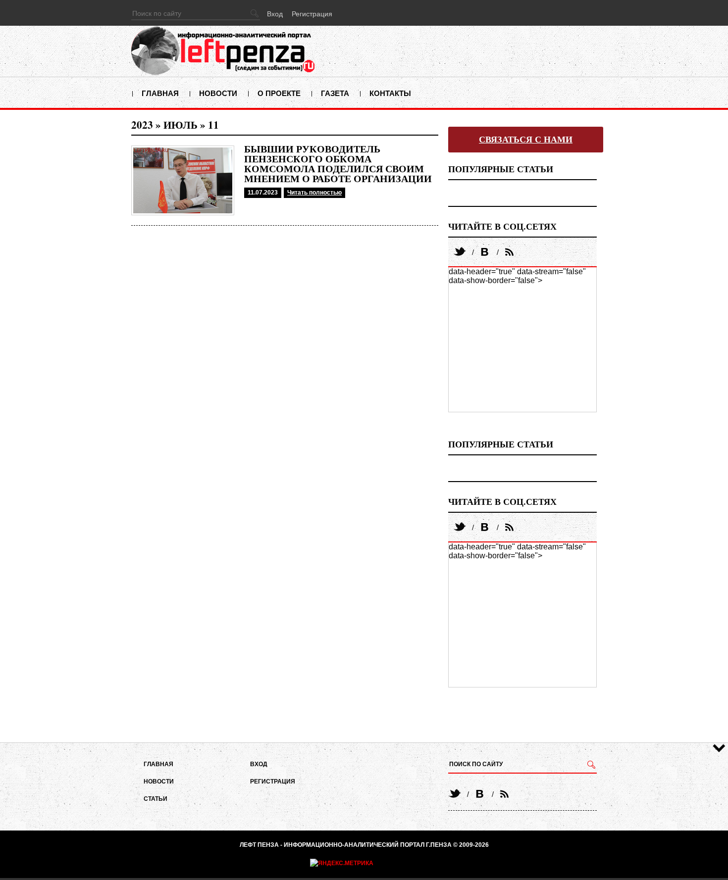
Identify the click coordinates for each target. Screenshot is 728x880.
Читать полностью (314, 192)
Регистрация (312, 14)
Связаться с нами (525, 140)
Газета (335, 93)
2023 (142, 124)
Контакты (390, 93)
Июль (180, 124)
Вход (275, 14)
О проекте (279, 93)
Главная (160, 93)
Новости (218, 93)
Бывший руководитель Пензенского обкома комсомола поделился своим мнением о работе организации (338, 164)
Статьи (155, 798)
